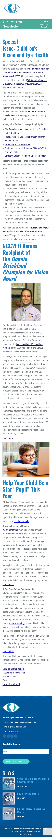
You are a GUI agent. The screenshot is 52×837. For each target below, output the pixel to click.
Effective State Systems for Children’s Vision (25, 155)
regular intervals (21, 521)
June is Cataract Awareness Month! (31, 810)
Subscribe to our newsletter (16, 762)
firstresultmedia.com (33, 831)
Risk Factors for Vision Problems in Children (25, 137)
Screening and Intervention (17, 144)
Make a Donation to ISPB (14, 669)
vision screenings (17, 623)
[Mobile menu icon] (47, 9)
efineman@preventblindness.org (15, 726)
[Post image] (9, 783)
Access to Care (12, 140)
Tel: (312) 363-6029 (11, 731)
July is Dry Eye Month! (28, 793)
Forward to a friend (11, 684)
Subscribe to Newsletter (14, 672)
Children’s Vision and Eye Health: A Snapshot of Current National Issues (25, 231)
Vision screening (10, 530)
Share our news (10, 676)
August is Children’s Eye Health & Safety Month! (33, 780)
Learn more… (8, 438)
